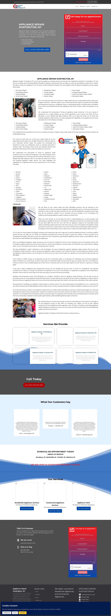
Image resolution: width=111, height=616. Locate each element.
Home (76, 6)
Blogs (88, 6)
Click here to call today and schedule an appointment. (25, 2)
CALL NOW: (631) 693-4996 (37, 49)
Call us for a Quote (27, 508)
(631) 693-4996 (40, 2)
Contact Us (94, 6)
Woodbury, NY (41, 457)
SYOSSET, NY (61, 457)
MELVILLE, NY (70, 457)
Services (82, 6)
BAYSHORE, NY (51, 457)
